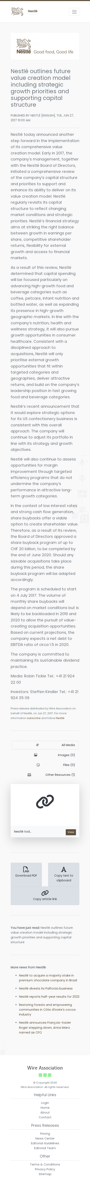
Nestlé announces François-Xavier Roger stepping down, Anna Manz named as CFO (45, 1027)
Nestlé (60, 718)
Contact (45, 1117)
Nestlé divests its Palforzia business (46, 988)
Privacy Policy (45, 1169)
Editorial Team (45, 1148)
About (45, 1112)
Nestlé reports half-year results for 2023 (49, 997)
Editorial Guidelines (45, 1143)
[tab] (45, 745)
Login (45, 1103)
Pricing (45, 1134)
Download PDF (26, 875)
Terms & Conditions (45, 1164)
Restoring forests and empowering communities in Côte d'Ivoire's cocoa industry (47, 1010)
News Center (45, 1138)
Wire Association (45, 1068)
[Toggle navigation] (74, 12)
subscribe (34, 718)
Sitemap (45, 1174)
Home (45, 1108)
